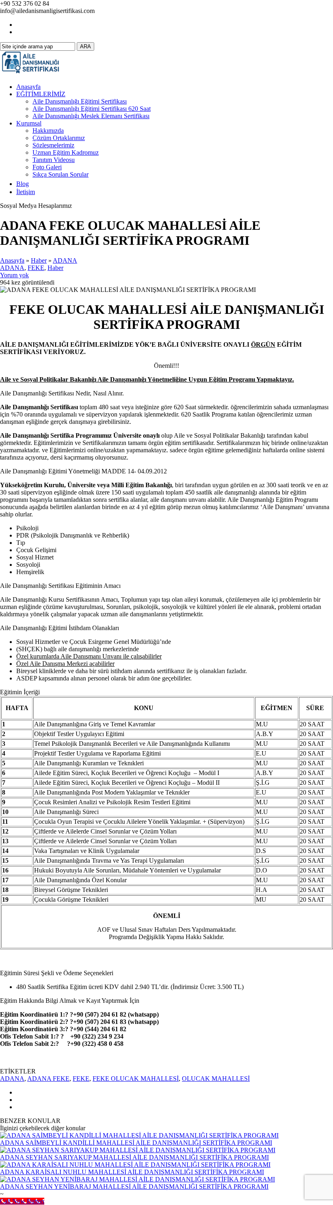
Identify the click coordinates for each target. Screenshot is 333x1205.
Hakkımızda (48, 130)
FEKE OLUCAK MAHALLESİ (136, 1078)
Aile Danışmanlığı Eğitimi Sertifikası (79, 101)
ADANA (65, 260)
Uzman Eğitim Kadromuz (65, 152)
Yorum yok (14, 275)
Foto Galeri (47, 167)
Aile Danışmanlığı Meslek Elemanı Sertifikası (90, 115)
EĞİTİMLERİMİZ (40, 94)
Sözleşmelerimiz (53, 145)
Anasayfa (28, 86)
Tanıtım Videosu (53, 159)
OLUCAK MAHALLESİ (216, 1078)
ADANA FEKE (48, 1078)
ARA (85, 46)
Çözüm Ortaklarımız (58, 137)
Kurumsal (28, 123)
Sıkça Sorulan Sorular (60, 174)
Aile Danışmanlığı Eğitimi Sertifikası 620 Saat (91, 108)
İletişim (25, 191)
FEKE (36, 267)
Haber (39, 260)
